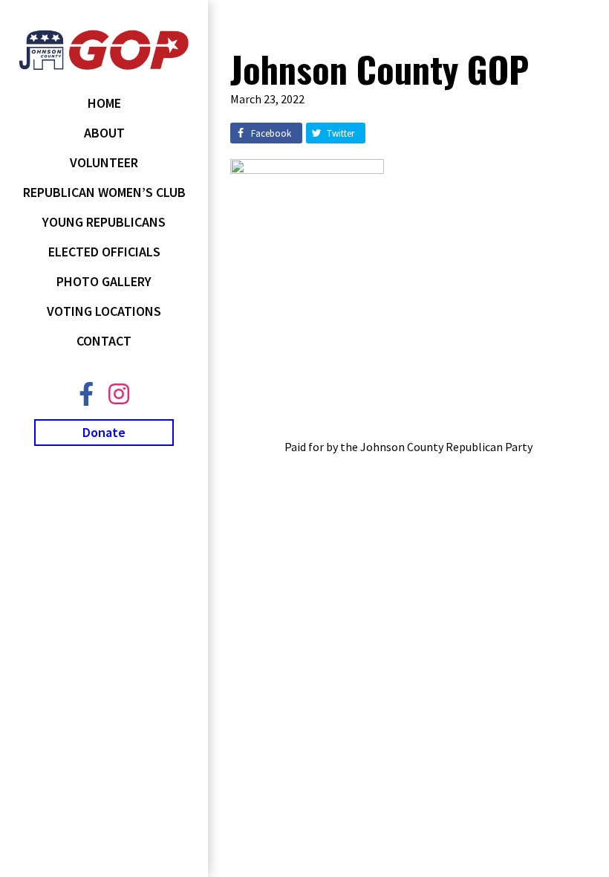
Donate (104, 432)
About (104, 132)
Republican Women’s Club (104, 192)
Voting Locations (104, 311)
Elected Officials (104, 251)
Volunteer (104, 162)
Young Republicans (104, 221)
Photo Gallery (104, 281)
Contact (103, 340)
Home (104, 102)
